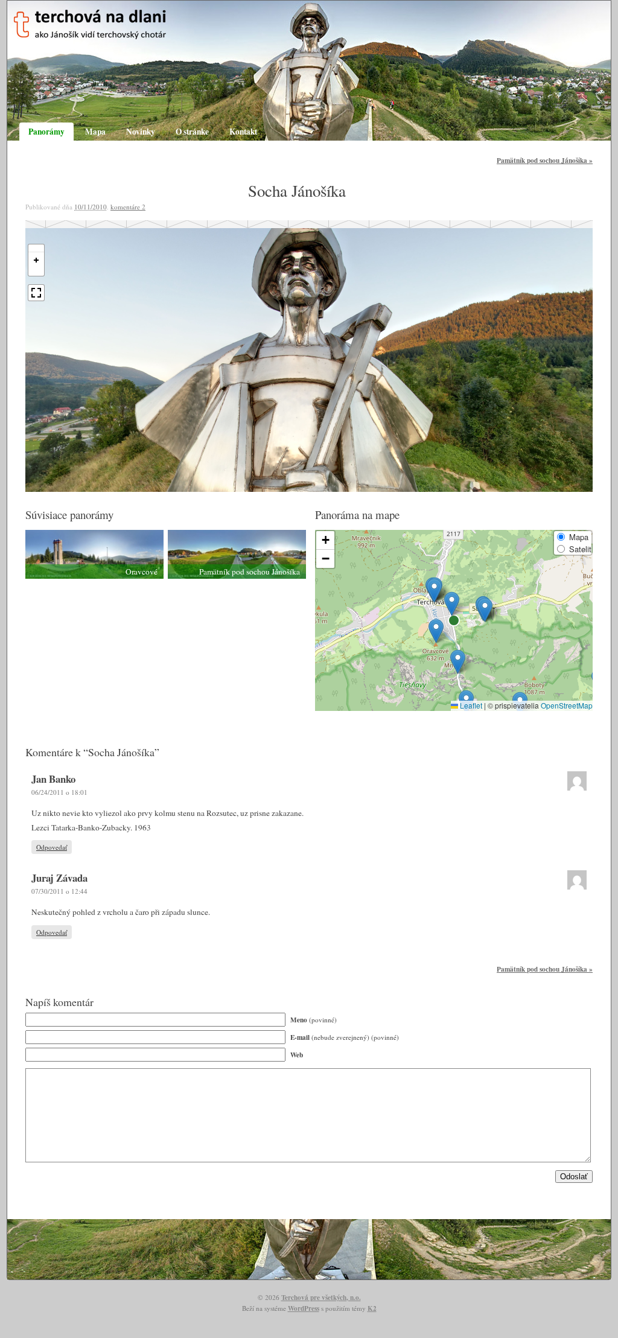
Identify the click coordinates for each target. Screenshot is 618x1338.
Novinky (140, 132)
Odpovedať (51, 847)
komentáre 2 (127, 206)
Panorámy (46, 132)
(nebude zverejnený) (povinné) (344, 1037)
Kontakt (243, 132)
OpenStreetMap (567, 705)
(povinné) (313, 1019)
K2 (372, 1308)
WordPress (303, 1308)
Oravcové (142, 571)
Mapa (95, 132)
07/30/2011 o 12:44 (59, 891)
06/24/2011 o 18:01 (59, 792)
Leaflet (470, 705)
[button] (457, 661)
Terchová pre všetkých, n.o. (321, 1297)
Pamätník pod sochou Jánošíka (545, 160)
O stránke (192, 132)
